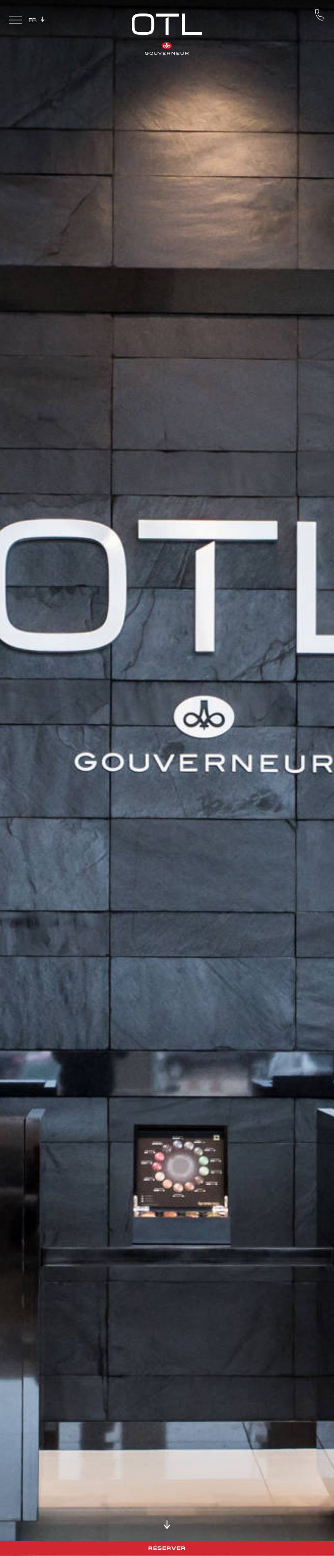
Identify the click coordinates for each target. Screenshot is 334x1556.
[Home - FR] (167, 33)
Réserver (167, 1548)
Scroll (167, 1524)
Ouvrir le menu (15, 21)
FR (33, 20)
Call (319, 15)
